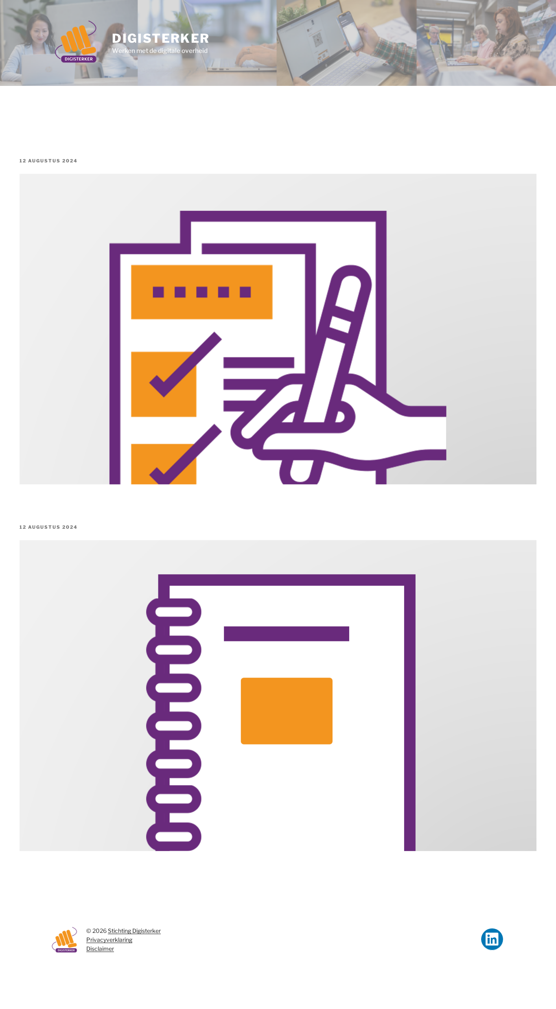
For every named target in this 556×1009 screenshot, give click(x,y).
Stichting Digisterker (134, 930)
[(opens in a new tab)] (278, 482)
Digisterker (161, 38)
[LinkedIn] (492, 939)
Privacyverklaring (109, 939)
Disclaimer (100, 948)
